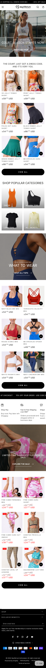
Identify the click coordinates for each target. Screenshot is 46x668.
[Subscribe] (43, 623)
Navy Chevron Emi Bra (34, 374)
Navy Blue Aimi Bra (10, 309)
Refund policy (24, 660)
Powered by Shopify (11, 660)
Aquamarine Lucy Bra (34, 570)
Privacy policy (36, 660)
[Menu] (3, 7)
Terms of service (24, 663)
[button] (37, 7)
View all (23, 172)
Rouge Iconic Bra (10, 342)
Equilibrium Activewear (19, 658)
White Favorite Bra (11, 374)
